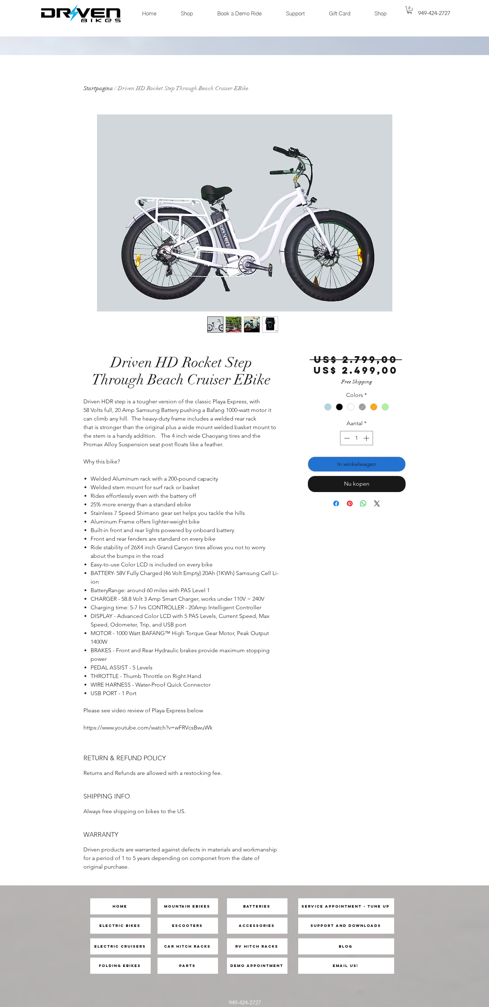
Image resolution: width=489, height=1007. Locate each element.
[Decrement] (346, 438)
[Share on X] (377, 503)
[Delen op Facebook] (336, 503)
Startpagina (98, 88)
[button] (409, 10)
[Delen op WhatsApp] (363, 503)
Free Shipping (357, 382)
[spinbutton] (356, 438)
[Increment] (367, 438)
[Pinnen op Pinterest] (349, 503)
